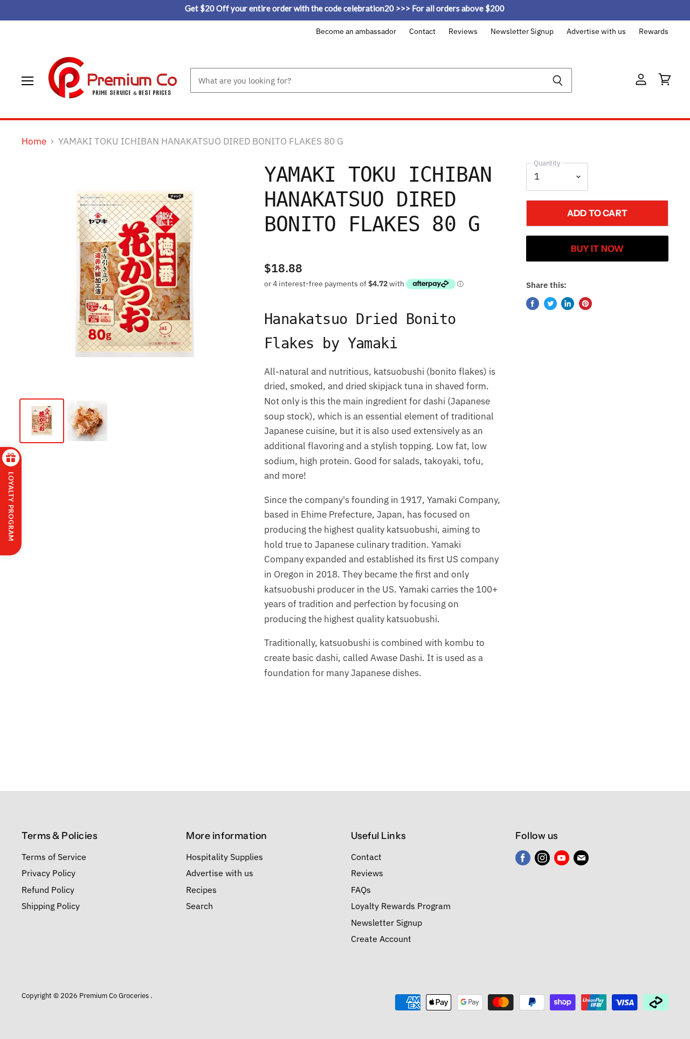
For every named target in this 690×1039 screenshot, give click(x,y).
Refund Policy (48, 889)
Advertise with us (596, 31)
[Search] (557, 80)
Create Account (381, 938)
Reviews (463, 31)
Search (199, 905)
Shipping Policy (51, 905)
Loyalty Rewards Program (401, 905)
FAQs (361, 889)
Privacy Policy (48, 873)
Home (34, 141)
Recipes (201, 889)
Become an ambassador (356, 31)
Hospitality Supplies (224, 856)
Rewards (653, 31)
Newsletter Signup (522, 31)
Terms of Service (54, 856)
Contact (422, 31)
